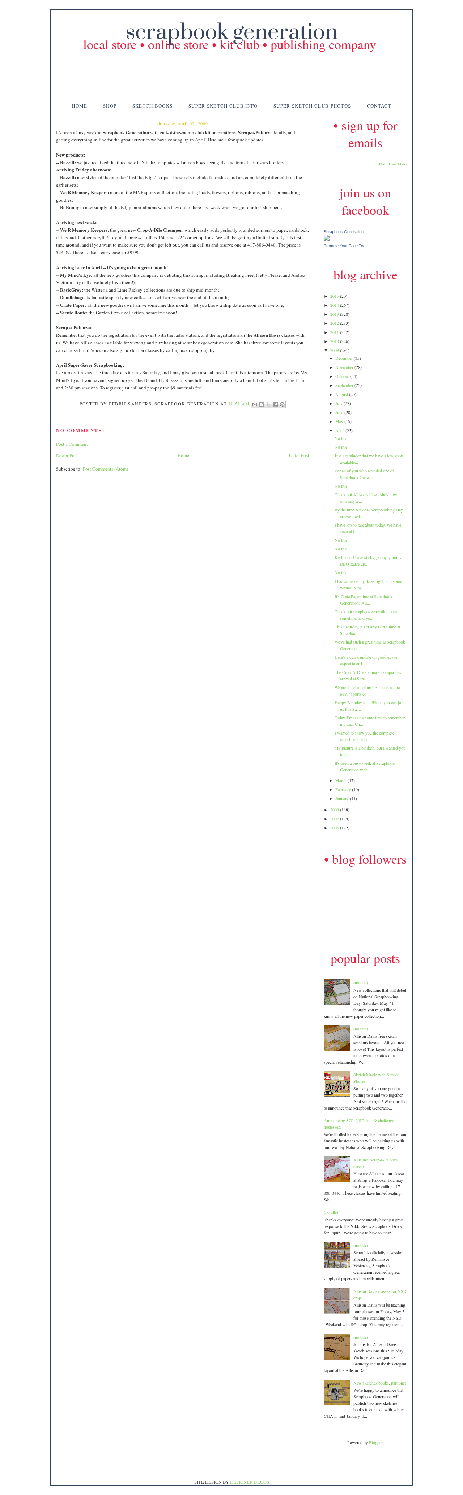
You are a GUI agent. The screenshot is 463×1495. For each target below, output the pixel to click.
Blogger (375, 1442)
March (341, 780)
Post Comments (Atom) (105, 469)
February (343, 789)
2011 (335, 332)
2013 (335, 314)
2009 (335, 350)
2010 (335, 341)
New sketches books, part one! (379, 1383)
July (339, 403)
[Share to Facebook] (275, 404)
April (340, 430)
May (339, 421)
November (344, 367)
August (342, 394)
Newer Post (67, 455)
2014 (335, 305)
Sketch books (152, 106)
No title (341, 438)
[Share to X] (268, 404)
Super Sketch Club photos (312, 106)
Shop (109, 106)
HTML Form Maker (392, 163)
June (339, 412)
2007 (335, 818)
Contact (379, 106)
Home (79, 106)
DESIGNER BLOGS (249, 1482)
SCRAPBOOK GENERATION (232, 32)
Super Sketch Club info (223, 106)
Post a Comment (72, 444)
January (342, 798)
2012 (335, 323)
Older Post (299, 455)
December (344, 358)
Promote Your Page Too (344, 246)
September (344, 385)
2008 (335, 809)
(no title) (360, 982)
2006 (335, 828)
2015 (335, 296)
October (342, 376)
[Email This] (254, 404)
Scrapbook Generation (344, 232)
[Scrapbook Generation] (327, 239)
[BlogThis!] (261, 404)
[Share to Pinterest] (282, 404)
